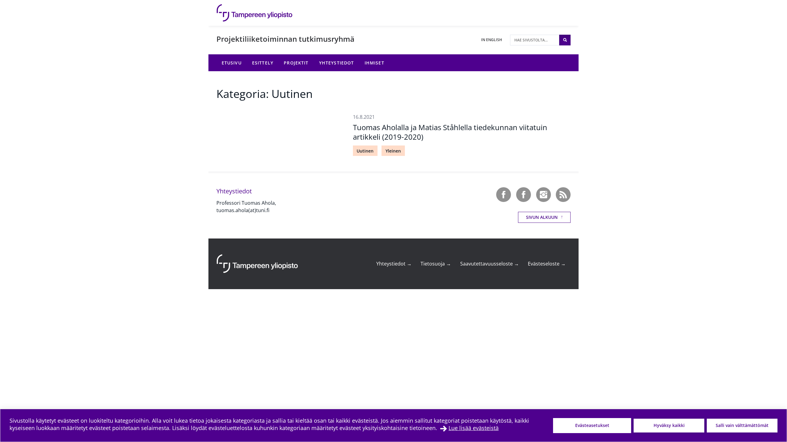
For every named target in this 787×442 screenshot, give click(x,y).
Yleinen (393, 151)
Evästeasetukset (592, 425)
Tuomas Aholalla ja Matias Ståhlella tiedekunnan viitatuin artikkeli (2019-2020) (450, 132)
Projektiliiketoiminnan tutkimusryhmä (285, 39)
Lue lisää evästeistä (474, 428)
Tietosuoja (436, 263)
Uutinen (365, 151)
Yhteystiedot (394, 263)
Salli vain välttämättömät (742, 425)
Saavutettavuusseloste (489, 263)
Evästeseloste (547, 263)
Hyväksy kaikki (669, 425)
